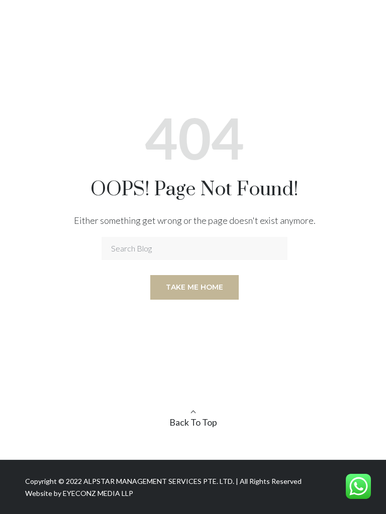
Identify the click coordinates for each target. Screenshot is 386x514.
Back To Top (193, 422)
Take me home (194, 287)
